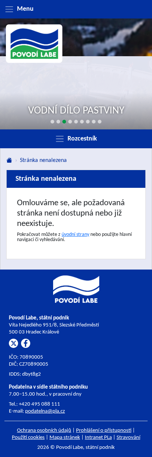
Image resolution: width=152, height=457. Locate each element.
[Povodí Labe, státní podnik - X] (13, 343)
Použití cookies (28, 437)
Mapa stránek (64, 437)
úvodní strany (75, 234)
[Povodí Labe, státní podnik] (34, 44)
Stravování (128, 437)
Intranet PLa (98, 437)
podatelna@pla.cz (45, 411)
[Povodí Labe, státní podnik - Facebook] (25, 343)
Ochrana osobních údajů (44, 430)
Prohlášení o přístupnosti (103, 430)
